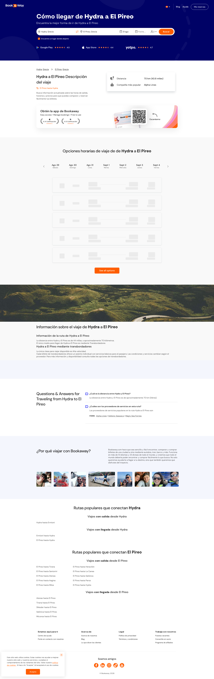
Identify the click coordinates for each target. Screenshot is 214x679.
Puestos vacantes (162, 636)
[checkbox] (39, 39)
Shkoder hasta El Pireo (46, 607)
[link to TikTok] (115, 665)
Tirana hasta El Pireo (45, 602)
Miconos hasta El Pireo (46, 616)
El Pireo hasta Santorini (46, 571)
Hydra (39, 69)
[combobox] (56, 31)
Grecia (46, 69)
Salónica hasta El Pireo (46, 612)
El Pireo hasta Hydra (45, 540)
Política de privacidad (127, 636)
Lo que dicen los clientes (91, 642)
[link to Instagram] (109, 665)
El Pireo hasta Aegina (45, 580)
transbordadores (118, 356)
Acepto (33, 671)
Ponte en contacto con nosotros (51, 639)
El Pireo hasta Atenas (45, 576)
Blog (83, 639)
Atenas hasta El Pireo (45, 598)
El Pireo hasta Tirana (45, 566)
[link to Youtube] (122, 665)
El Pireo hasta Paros (82, 580)
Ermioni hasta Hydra (45, 535)
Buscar (166, 31)
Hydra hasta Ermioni (45, 522)
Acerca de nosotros (89, 636)
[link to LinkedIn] (102, 665)
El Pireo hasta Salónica (83, 576)
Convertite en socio (163, 639)
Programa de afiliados (164, 642)
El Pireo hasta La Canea (83, 571)
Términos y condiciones (128, 639)
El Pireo (58, 69)
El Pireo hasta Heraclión (83, 566)
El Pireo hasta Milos (45, 585)
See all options (107, 270)
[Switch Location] (77, 31)
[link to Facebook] (96, 665)
